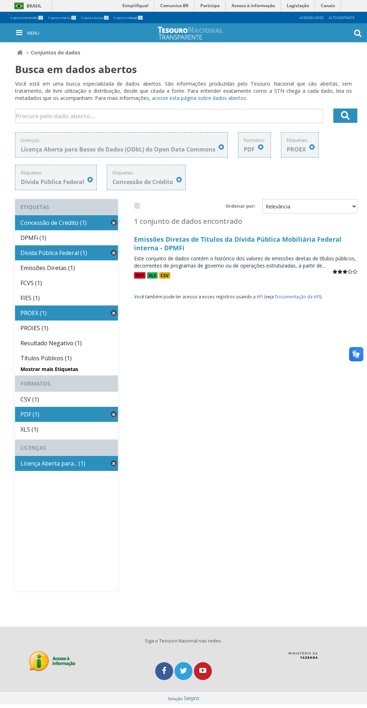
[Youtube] (203, 671)
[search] (345, 116)
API (260, 296)
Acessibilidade (312, 17)
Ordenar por (239, 206)
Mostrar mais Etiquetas (49, 369)
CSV (165, 275)
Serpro (191, 698)
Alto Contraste (341, 17)
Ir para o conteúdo (26, 17)
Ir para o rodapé (127, 17)
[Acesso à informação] (52, 661)
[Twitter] (184, 671)
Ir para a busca (94, 17)
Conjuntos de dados (55, 52)
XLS (152, 275)
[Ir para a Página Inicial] (196, 33)
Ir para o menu (61, 17)
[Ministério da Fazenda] (303, 658)
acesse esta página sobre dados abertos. (199, 98)
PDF (139, 275)
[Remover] (221, 147)
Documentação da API (297, 296)
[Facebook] (165, 671)
